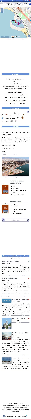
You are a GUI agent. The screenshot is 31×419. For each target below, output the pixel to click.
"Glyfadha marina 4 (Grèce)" (15, 220)
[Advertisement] (15, 55)
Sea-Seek (15, 0)
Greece (15, 81)
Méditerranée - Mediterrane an (15, 79)
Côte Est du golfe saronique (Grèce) (15, 88)
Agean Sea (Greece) (15, 84)
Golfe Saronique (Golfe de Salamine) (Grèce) (15, 86)
